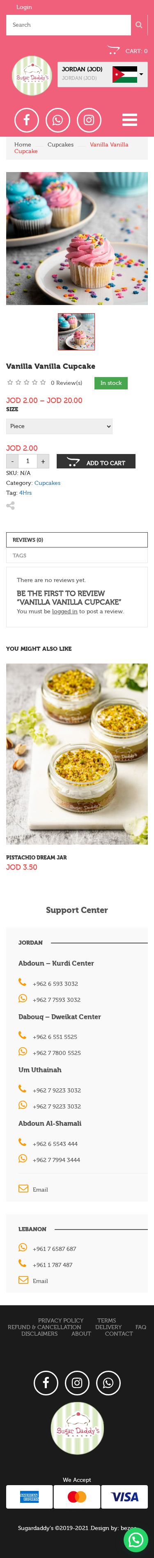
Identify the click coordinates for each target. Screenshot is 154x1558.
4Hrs (25, 493)
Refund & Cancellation (44, 1327)
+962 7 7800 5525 (57, 1053)
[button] (136, 1540)
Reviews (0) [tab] (28, 540)
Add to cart (106, 463)
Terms (106, 1321)
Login (24, 7)
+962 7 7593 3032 (56, 1000)
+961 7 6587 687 (54, 1249)
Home (22, 145)
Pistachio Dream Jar (36, 858)
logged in (65, 611)
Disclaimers (39, 1334)
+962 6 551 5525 (55, 1037)
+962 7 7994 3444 (56, 1160)
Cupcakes (61, 145)
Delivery (108, 1327)
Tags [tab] (19, 555)
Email (40, 1190)
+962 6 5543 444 (55, 1144)
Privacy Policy (60, 1321)
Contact (119, 1334)
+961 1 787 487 (52, 1265)
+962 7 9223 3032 (57, 1091)
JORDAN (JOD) (82, 69)
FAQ (141, 1327)
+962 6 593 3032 (55, 984)
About (81, 1334)
